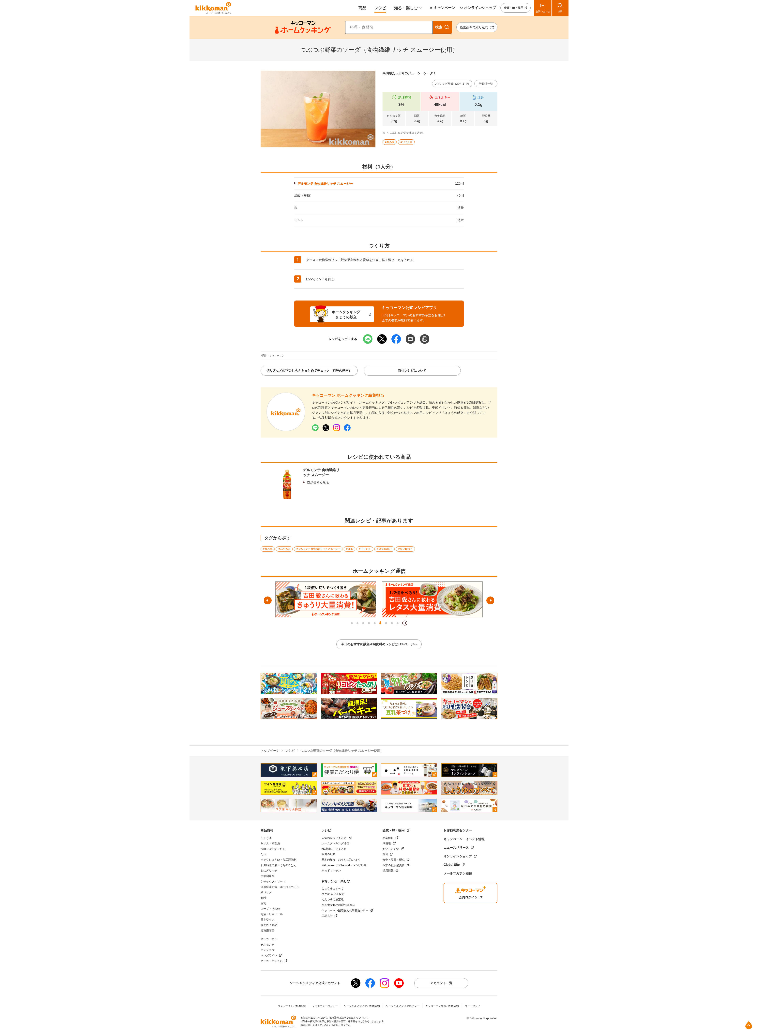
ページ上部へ (748, 1025)
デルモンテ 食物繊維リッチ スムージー (325, 183)
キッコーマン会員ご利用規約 (442, 1005)
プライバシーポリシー (325, 1005)
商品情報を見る (318, 482)
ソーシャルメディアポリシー (402, 1005)
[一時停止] (404, 623)
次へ (490, 600)
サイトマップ (472, 1005)
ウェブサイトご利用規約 (292, 1005)
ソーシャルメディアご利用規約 (362, 1005)
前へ (268, 600)
